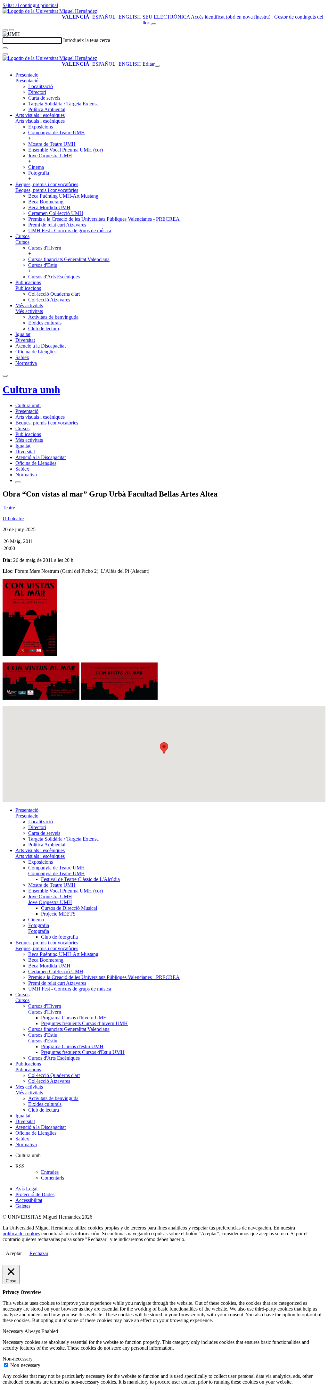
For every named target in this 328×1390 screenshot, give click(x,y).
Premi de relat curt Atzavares (57, 224)
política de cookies (21, 1233)
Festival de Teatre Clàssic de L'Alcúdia (80, 879)
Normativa (26, 363)
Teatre (9, 507)
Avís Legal (26, 1188)
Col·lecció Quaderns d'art (54, 294)
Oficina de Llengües (35, 351)
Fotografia (38, 173)
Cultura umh (31, 389)
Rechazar (38, 1253)
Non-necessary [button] (18, 1358)
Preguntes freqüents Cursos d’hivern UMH (84, 1023)
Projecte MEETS (58, 914)
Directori (37, 92)
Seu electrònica (166, 17)
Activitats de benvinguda (53, 317)
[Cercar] (5, 48)
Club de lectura (43, 328)
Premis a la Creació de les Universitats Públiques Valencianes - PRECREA (104, 219)
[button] (26, 80)
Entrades (50, 1172)
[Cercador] (153, 24)
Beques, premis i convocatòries (46, 184)
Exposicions (40, 126)
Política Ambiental (46, 109)
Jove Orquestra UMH (50, 155)
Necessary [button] (13, 1331)
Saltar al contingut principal (30, 5)
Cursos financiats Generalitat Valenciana (69, 259)
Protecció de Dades (34, 1194)
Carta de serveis (44, 98)
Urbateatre (13, 518)
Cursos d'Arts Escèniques (54, 276)
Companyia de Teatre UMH (56, 132)
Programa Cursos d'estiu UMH (72, 1046)
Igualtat (22, 334)
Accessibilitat (28, 1200)
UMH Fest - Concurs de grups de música (69, 230)
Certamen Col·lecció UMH (55, 213)
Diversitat (25, 340)
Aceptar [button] (14, 1253)
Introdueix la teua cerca (86, 40)
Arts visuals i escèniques (40, 115)
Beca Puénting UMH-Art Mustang (63, 196)
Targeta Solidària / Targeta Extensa (63, 103)
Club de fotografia (59, 937)
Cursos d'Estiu (42, 265)
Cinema (36, 167)
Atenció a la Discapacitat (40, 346)
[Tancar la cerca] (5, 54)
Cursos (22, 236)
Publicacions (28, 282)
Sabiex (22, 357)
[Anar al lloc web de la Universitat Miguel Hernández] (50, 11)
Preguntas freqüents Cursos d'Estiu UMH (83, 1052)
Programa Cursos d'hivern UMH (74, 1017)
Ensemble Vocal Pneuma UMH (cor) (65, 149)
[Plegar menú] (157, 66)
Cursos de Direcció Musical (69, 908)
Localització (40, 86)
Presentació (26, 75)
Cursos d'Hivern (44, 248)
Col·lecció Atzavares (49, 299)
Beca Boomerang (45, 201)
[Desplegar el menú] (11, 30)
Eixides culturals (45, 322)
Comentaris (52, 1177)
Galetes (22, 1206)
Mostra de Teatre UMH (52, 144)
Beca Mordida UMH (49, 207)
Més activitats (29, 305)
